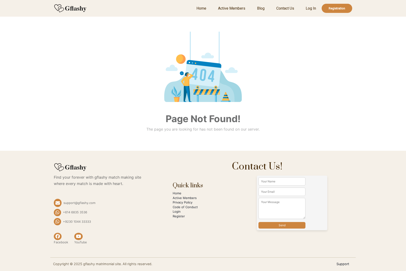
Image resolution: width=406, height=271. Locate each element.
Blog (261, 8)
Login (177, 211)
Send (282, 225)
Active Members (231, 8)
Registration (337, 8)
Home (201, 8)
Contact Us (285, 8)
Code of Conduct (185, 207)
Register (179, 216)
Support (342, 264)
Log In (311, 8)
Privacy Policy (182, 202)
